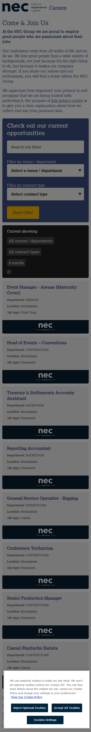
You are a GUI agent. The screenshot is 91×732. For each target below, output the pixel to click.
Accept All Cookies (67, 708)
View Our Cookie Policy (26, 697)
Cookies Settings (45, 720)
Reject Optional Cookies (29, 708)
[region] (46, 699)
